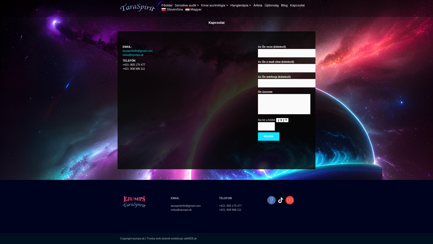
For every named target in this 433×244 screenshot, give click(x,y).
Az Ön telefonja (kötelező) (274, 76)
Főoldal (167, 5)
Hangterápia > (240, 5)
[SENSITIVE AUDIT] (137, 7)
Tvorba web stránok (158, 238)
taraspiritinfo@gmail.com (137, 50)
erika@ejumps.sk (133, 54)
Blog (284, 5)
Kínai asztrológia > (214, 5)
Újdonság (272, 5)
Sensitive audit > (187, 5)
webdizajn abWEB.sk (183, 238)
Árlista (257, 5)
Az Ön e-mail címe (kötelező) (276, 61)
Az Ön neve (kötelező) (272, 46)
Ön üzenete (265, 91)
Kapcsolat (297, 5)
